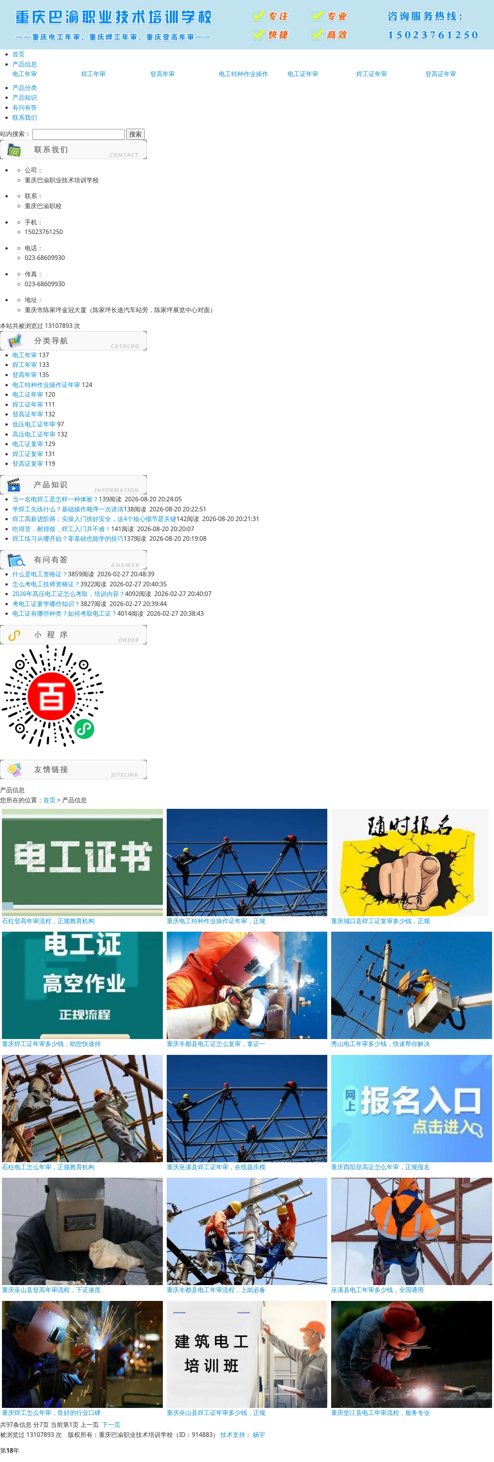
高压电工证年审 (34, 434)
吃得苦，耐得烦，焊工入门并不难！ (61, 529)
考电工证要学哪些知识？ (46, 603)
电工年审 (24, 74)
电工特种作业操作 (243, 74)
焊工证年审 (371, 74)
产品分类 (24, 87)
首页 (18, 54)
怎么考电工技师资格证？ (46, 584)
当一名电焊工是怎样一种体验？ (55, 499)
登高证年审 (440, 74)
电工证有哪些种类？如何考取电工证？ (64, 613)
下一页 (111, 1424)
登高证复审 (27, 463)
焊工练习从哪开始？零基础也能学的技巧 (68, 538)
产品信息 (24, 64)
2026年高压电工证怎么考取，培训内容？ (68, 593)
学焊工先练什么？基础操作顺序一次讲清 (68, 509)
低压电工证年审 (34, 424)
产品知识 (24, 97)
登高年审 (162, 74)
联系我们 (24, 117)
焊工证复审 (27, 454)
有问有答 (24, 107)
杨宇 (259, 1434)
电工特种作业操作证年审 (46, 384)
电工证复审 (27, 444)
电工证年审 (303, 74)
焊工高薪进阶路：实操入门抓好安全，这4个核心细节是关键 (94, 519)
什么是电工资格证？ (40, 574)
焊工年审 (93, 74)
